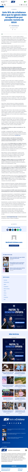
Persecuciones (6, 282)
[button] (26, 450)
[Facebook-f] (19, 4)
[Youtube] (21, 4)
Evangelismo (6, 286)
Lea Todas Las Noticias (14, 245)
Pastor (5, 290)
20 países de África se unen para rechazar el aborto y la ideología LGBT (8, 399)
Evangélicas (6, 297)
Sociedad (5, 280)
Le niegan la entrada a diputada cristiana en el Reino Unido (20, 399)
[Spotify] (20, 423)
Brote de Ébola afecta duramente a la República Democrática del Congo (17, 263)
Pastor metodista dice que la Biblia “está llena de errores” (17, 258)
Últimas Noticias (7, 254)
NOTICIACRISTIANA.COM (12, 216)
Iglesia (5, 284)
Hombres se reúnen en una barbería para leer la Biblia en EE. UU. (7, 412)
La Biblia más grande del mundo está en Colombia (20, 386)
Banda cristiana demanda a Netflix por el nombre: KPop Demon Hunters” (17, 269)
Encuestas (14, 9)
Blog (4, 299)
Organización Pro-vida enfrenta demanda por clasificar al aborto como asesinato (20, 412)
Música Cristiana (7, 288)
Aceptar (14, 466)
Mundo (5, 295)
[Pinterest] (18, 423)
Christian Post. (18, 135)
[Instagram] (24, 4)
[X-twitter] (23, 4)
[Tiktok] (26, 4)
